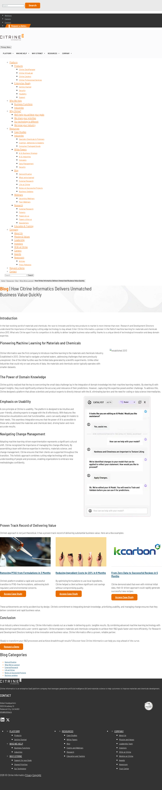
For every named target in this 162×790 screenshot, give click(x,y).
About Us (18, 233)
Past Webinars (24, 202)
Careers (8, 19)
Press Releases (25, 264)
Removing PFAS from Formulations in (25, 572)
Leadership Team (126, 743)
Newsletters (24, 223)
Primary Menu (6, 47)
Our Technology (20, 768)
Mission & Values (22, 236)
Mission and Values (126, 739)
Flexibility (22, 93)
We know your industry (24, 125)
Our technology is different (26, 121)
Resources (52, 53)
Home (3, 281)
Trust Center (124, 768)
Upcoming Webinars (27, 198)
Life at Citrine (24, 184)
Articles (22, 261)
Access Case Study (13, 593)
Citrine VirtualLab (26, 73)
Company (65, 53)
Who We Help (21, 53)
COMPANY (119, 731)
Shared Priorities (21, 764)
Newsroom (19, 257)
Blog (16, 170)
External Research (26, 181)
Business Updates (26, 191)
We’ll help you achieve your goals (29, 114)
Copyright (36, 775)
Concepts (22, 160)
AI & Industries (25, 156)
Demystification (25, 174)
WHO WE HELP (16, 743)
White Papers (20, 149)
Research (18, 205)
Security (22, 90)
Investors (18, 243)
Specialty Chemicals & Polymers (31, 139)
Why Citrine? (37, 53)
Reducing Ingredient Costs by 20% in (81, 572)
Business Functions (23, 104)
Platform (7, 53)
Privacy (28, 775)
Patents (22, 212)
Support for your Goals (23, 760)
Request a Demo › (19, 25)
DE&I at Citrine (21, 246)
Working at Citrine (126, 756)
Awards (17, 253)
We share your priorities (25, 118)
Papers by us (24, 216)
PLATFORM (14, 731)
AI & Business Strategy (28, 153)
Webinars (8, 15)
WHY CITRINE (15, 756)
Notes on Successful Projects (31, 188)
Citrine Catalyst (25, 76)
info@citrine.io (6, 712)
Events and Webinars (75, 748)
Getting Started (25, 86)
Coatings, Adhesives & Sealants (31, 142)
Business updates (11, 675)
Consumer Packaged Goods (30, 146)
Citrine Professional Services (30, 80)
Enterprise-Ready (22, 83)
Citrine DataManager (27, 69)
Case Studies (20, 131)
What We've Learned (26, 281)
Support (22, 97)
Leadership (19, 239)
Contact (8, 22)
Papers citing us (25, 219)
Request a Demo (17, 267)
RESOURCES (67, 731)
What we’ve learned (26, 177)
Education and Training (76, 756)
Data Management (26, 163)
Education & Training (23, 226)
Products (18, 65)
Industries (19, 107)
